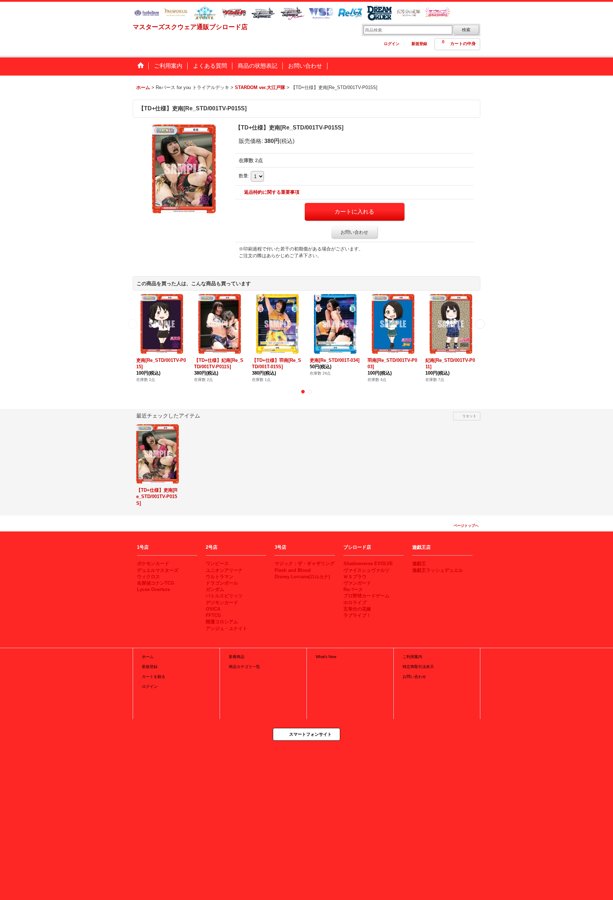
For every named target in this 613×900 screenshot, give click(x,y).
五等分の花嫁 (357, 609)
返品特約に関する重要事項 (271, 192)
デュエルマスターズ (157, 570)
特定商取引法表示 (418, 666)
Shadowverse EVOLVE (368, 563)
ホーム (148, 657)
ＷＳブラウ (354, 576)
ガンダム (215, 589)
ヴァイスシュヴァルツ (366, 570)
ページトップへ (466, 526)
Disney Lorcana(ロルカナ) (302, 576)
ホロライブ (354, 602)
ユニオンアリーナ (224, 570)
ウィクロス (148, 576)
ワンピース (217, 563)
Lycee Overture (153, 589)
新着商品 (236, 657)
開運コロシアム (222, 621)
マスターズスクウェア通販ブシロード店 (190, 27)
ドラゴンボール (222, 583)
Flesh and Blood (293, 570)
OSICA (213, 609)
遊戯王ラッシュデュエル (437, 570)
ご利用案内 (412, 657)
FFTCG (213, 615)
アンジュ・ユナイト (226, 628)
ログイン (391, 44)
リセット (469, 416)
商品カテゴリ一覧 (244, 666)
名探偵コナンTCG (155, 583)
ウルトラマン (219, 576)
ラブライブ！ (357, 615)
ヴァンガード (357, 583)
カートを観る (153, 676)
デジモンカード (222, 602)
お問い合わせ (354, 232)
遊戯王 (419, 563)
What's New (326, 657)
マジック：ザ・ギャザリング (305, 563)
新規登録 (419, 44)
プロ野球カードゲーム (366, 595)
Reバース (353, 589)
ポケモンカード (153, 563)
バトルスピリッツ (224, 595)
